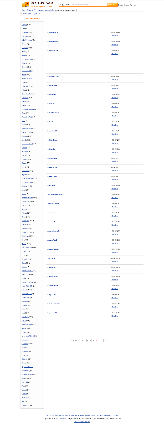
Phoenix (120, 5)
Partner (88, 415)
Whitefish (25, 32)
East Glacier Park (27, 248)
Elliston (24, 125)
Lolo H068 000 (26, 71)
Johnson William (53, 249)
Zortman (24, 251)
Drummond (25, 221)
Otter (23, 28)
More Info (114, 36)
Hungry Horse (26, 132)
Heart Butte (25, 236)
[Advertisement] (92, 20)
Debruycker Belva (53, 51)
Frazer (24, 194)
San (131, 5)
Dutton (24, 105)
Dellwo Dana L (52, 85)
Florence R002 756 (27, 374)
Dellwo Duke (51, 94)
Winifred (24, 305)
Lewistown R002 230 (28, 336)
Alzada (24, 52)
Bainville (24, 259)
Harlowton (25, 301)
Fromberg (25, 355)
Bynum (24, 217)
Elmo (23, 255)
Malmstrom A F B (27, 144)
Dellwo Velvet (51, 122)
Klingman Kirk (52, 267)
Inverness (25, 340)
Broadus (24, 359)
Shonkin (24, 44)
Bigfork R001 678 (27, 367)
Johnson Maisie (52, 222)
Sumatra (24, 347)
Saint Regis (25, 317)
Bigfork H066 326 (27, 282)
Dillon (24, 224)
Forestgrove (25, 371)
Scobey (24, 401)
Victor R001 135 (27, 294)
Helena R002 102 (27, 182)
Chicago (126, 5)
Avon (23, 240)
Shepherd (25, 48)
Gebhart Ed (51, 149)
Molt (23, 313)
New (134, 5)
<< (76, 340)
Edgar (23, 278)
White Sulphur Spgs (28, 178)
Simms (24, 363)
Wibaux (24, 159)
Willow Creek (26, 232)
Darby (24, 205)
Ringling (24, 209)
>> (105, 340)
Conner (24, 63)
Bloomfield (25, 397)
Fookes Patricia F (53, 131)
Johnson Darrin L (53, 204)
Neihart (24, 55)
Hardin (24, 155)
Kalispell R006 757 (28, 94)
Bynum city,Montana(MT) (46, 10)
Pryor (23, 386)
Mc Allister (25, 351)
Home (23, 10)
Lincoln (24, 140)
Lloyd (23, 167)
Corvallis (24, 390)
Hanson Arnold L (53, 167)
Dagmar (24, 163)
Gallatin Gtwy (26, 405)
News (93, 415)
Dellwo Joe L (51, 104)
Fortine (24, 332)
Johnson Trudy (52, 240)
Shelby (24, 328)
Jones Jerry (51, 258)
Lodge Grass (26, 201)
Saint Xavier (25, 274)
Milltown (24, 378)
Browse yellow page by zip (31, 13)
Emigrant (24, 25)
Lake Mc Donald (27, 40)
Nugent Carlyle (52, 313)
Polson (24, 244)
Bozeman (24, 136)
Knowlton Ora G (52, 285)
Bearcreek (25, 151)
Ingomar (24, 175)
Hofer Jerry (51, 185)
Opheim (24, 321)
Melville (24, 148)
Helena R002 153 (27, 324)
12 (98, 340)
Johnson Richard (53, 231)
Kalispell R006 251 (28, 117)
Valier (23, 90)
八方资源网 (114, 415)
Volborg (24, 213)
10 (93, 340)
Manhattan (25, 228)
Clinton (24, 82)
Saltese (24, 101)
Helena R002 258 (27, 59)
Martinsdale (25, 298)
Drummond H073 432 (28, 109)
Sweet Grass (25, 171)
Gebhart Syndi (52, 158)
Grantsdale (25, 382)
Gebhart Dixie (52, 140)
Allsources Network (103, 415)
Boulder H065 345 (27, 78)
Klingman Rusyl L (53, 276)
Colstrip (24, 67)
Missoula (24, 290)
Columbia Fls (26, 86)
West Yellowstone (27, 198)
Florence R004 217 (27, 271)
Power (24, 75)
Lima (23, 190)
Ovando (24, 267)
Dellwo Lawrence (53, 113)
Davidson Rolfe (52, 41)
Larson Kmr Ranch (53, 304)
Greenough (25, 36)
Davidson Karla (52, 32)
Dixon (24, 263)
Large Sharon (52, 295)
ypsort (36, 5)
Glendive (24, 394)
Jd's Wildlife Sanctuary (55, 195)
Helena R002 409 (27, 128)
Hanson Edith (52, 176)
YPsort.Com (62, 418)
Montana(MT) (31, 10)
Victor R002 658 (27, 286)
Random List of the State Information (73, 415)
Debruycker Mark (53, 76)
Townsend (25, 98)
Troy (23, 309)
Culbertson (25, 344)
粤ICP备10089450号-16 (82, 422)
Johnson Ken (51, 213)
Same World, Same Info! (53, 415)
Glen (23, 121)
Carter (23, 113)
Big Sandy (25, 186)
